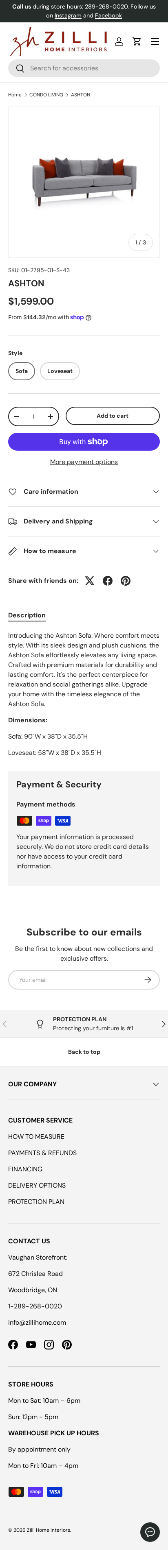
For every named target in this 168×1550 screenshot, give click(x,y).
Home (15, 94)
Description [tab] (27, 615)
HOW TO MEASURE (36, 1136)
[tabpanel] (84, 694)
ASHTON (80, 94)
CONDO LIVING (46, 94)
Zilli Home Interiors (48, 1530)
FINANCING (25, 1169)
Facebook (108, 15)
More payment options (84, 462)
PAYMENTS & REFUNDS (42, 1153)
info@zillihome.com (37, 1322)
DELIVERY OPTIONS (37, 1185)
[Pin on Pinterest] (126, 581)
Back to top (84, 1051)
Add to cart (112, 415)
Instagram (68, 15)
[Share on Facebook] (108, 581)
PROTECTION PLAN (36, 1201)
